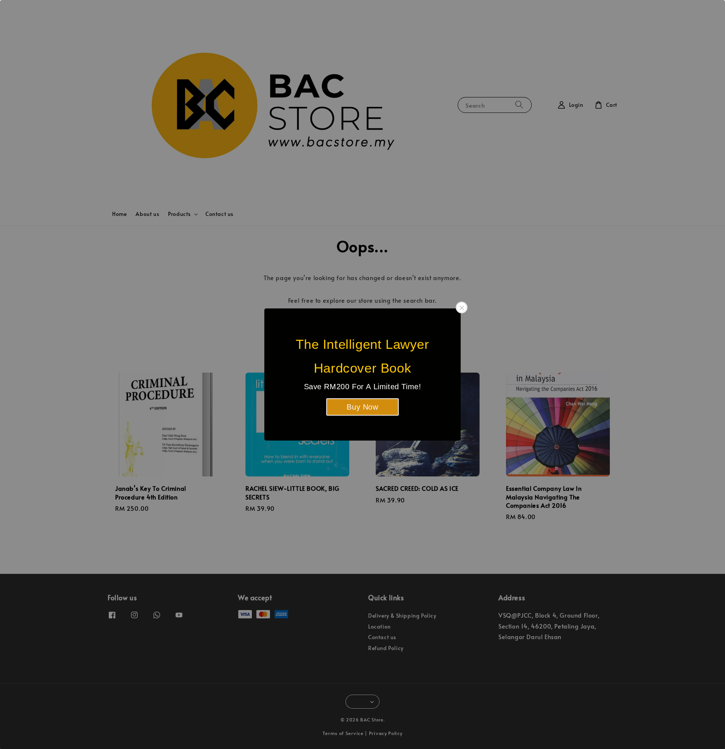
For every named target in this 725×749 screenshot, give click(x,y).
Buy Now (362, 407)
